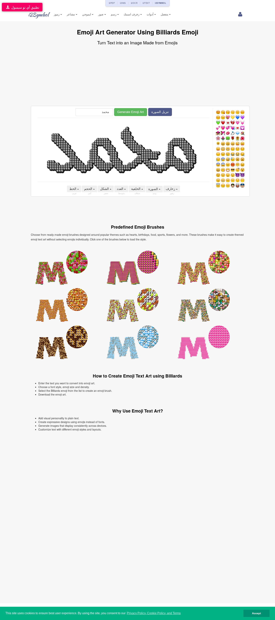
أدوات (150, 14)
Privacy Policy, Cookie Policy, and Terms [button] (154, 613)
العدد (120, 189)
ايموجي (87, 14)
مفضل (165, 14)
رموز (57, 14)
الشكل (105, 189)
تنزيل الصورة (160, 112)
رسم (114, 14)
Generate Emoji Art (130, 112)
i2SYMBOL (160, 2)
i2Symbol (38, 14)
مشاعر (71, 14)
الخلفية (136, 189)
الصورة (153, 189)
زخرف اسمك (132, 14)
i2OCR (134, 2)
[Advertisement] (137, 76)
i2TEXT (146, 2)
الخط (73, 189)
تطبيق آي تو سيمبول (24, 7)
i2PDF (112, 2)
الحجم (88, 189)
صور (101, 14)
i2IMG (123, 2)
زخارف (171, 189)
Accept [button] (256, 613)
